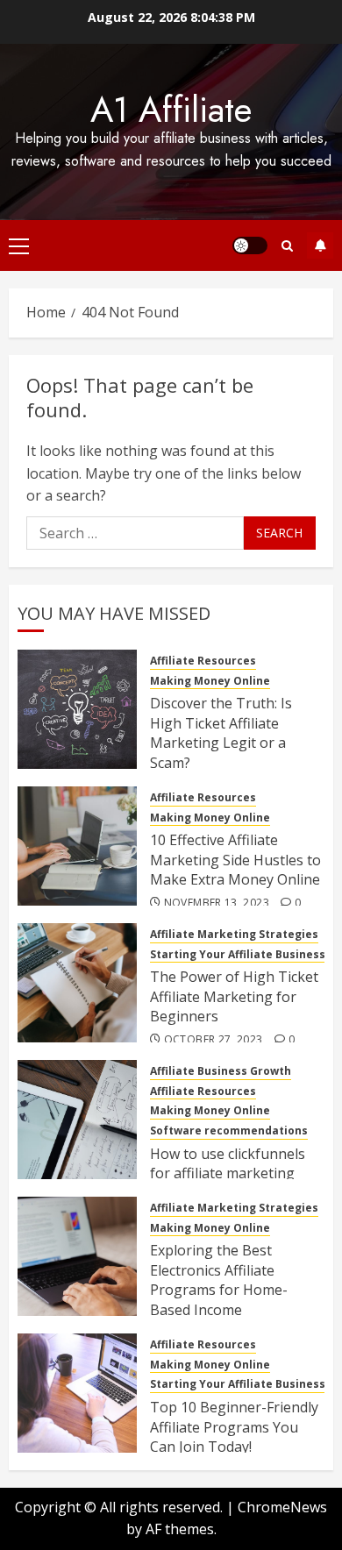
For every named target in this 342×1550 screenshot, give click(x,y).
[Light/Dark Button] (249, 245)
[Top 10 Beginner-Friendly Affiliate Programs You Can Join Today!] (77, 1393)
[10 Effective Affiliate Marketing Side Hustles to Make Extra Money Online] (77, 846)
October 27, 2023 (213, 1040)
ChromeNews (282, 1507)
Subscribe (320, 245)
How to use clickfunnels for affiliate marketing (227, 1163)
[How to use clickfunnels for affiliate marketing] (77, 1119)
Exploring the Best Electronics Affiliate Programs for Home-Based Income (219, 1280)
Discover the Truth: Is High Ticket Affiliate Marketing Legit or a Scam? (221, 732)
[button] (19, 245)
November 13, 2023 (216, 903)
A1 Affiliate (171, 109)
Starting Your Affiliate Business (237, 955)
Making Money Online (210, 681)
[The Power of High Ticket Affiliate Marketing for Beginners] (77, 982)
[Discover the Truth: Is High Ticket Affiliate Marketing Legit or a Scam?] (77, 709)
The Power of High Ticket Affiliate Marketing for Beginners (234, 996)
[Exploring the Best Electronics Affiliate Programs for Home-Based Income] (77, 1256)
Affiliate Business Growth (220, 1071)
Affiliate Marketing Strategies (234, 935)
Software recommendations (229, 1131)
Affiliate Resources (203, 661)
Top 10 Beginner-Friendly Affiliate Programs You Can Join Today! (234, 1426)
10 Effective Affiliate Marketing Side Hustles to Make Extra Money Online (235, 859)
